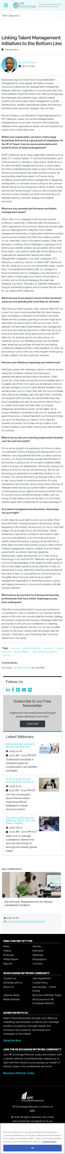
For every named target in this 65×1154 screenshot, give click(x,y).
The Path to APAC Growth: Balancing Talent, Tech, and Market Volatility (20, 821)
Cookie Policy (40, 982)
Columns (37, 963)
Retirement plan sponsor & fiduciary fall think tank (20, 745)
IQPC (32, 1110)
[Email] (24, 690)
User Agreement (41, 978)
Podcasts (8, 955)
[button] (32, 16)
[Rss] (30, 690)
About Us (8, 987)
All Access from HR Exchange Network (43, 1001)
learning (15, 648)
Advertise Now (12, 1040)
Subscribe (26, 667)
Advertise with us (12, 982)
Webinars (37, 955)
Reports (7, 963)
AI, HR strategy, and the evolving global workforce (20, 780)
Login (15, 667)
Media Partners (11, 999)
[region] (32, 1138)
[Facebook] (13, 690)
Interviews (38, 950)
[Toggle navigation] (6, 5)
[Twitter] (18, 690)
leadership (49, 648)
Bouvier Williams (27, 62)
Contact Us (9, 978)
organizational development (44, 652)
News (6, 946)
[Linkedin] (8, 690)
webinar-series (11, 995)
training (6, 655)
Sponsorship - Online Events (44, 989)
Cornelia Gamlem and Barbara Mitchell (26, 921)
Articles (36, 946)
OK (32, 1148)
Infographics (39, 959)
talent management (31, 648)
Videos (7, 950)
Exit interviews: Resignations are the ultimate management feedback (29, 903)
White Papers (10, 959)
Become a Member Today (46, 995)
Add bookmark (11, 49)
